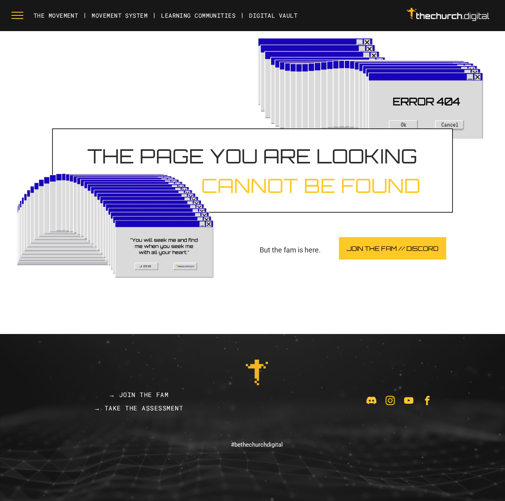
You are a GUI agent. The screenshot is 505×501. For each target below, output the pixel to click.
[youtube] (409, 401)
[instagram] (390, 401)
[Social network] (372, 401)
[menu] (17, 15)
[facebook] (427, 401)
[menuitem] (57, 15)
